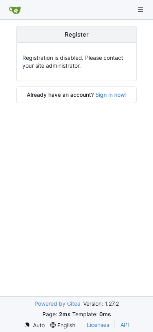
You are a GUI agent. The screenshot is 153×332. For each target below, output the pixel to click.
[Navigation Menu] (141, 9)
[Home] (15, 10)
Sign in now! (111, 94)
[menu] (34, 325)
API (124, 324)
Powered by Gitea (57, 303)
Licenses (98, 324)
